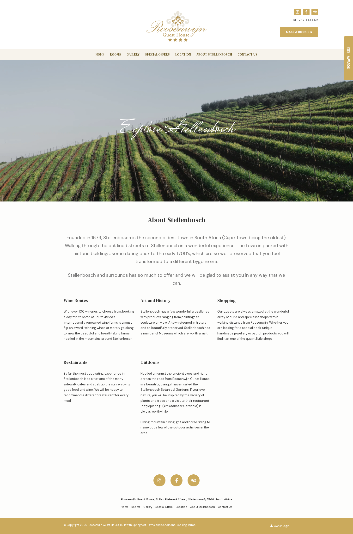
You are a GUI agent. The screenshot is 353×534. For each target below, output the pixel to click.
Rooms (115, 54)
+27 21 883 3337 (307, 19)
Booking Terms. (186, 525)
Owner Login (281, 526)
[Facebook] (306, 12)
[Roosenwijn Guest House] (176, 26)
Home (100, 54)
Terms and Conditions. (161, 525)
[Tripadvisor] (314, 12)
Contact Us (247, 54)
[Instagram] (297, 12)
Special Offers (157, 54)
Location (183, 54)
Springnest (139, 525)
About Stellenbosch (214, 54)
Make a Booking (299, 32)
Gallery (133, 54)
